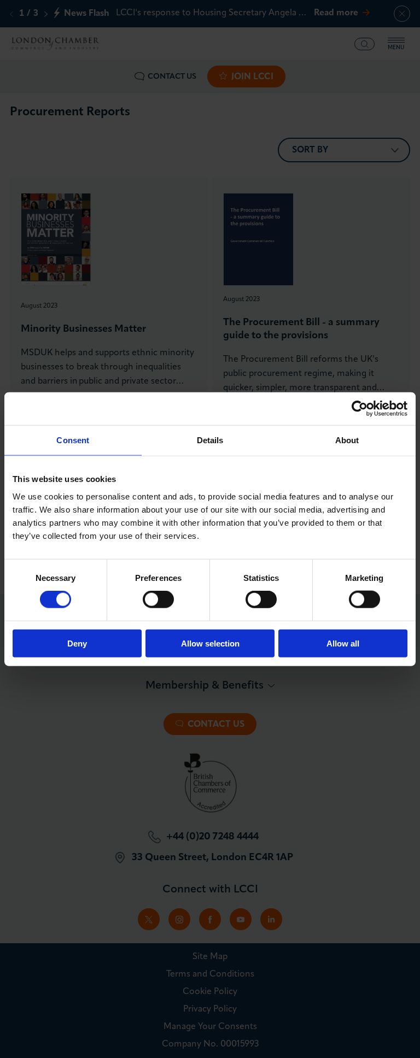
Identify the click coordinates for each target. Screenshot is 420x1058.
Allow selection (210, 643)
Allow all (342, 643)
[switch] (158, 599)
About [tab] (347, 440)
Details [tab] (210, 440)
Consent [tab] (72, 440)
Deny (77, 643)
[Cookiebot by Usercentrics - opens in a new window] (359, 409)
